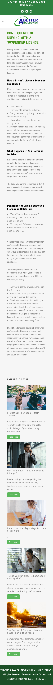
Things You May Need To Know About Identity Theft (26, 577)
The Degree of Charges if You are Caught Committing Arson (24, 631)
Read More (13, 437)
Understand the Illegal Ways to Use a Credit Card (26, 529)
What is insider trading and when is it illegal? (25, 472)
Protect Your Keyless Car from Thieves (23, 414)
